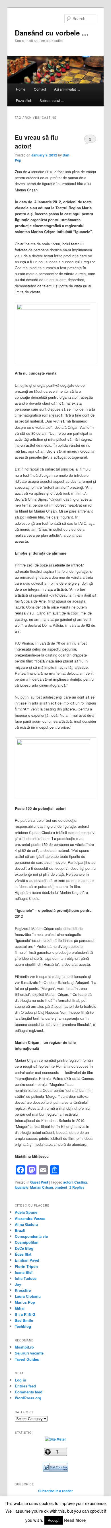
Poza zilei (23, 100)
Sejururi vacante (29, 1353)
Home (20, 89)
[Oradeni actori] (55, 308)
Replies (77, 1187)
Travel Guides (27, 1359)
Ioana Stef (23, 1272)
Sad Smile (24, 1320)
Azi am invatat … (67, 89)
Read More (75, 1520)
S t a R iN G (25, 1314)
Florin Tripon (26, 1266)
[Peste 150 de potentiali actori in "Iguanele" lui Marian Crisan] (55, 743)
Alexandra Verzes (30, 1218)
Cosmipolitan (26, 1242)
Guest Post (39, 1182)
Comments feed (28, 1392)
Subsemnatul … (52, 100)
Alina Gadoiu (26, 1224)
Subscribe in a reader (55, 1490)
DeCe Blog (24, 1248)
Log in (20, 1380)
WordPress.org (28, 1398)
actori (68, 1182)
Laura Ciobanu (28, 1296)
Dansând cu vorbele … (52, 32)
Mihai (19, 1308)
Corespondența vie (31, 1236)
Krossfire (23, 1290)
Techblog (23, 1326)
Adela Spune (26, 1212)
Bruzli (20, 1230)
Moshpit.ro (24, 1347)
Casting (80, 1182)
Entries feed (25, 1386)
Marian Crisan (41, 1187)
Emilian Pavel (27, 1260)
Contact (40, 89)
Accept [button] (53, 1520)
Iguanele (21, 1187)
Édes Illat (23, 1254)
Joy (18, 1284)
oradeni (61, 1187)
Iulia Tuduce (25, 1278)
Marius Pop (25, 1302)
